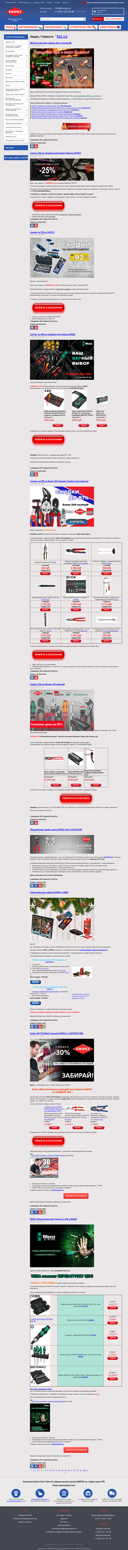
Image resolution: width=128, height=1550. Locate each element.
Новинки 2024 (10, 42)
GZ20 (116, 599)
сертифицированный (13, 1501)
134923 (49, 989)
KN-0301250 (82, 631)
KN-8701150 (108, 857)
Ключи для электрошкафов (14, 119)
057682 (76, 599)
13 (59, 1470)
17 (71, 1470)
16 (68, 1470)
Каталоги (49, 2)
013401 (109, 563)
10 (50, 1470)
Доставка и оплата (39, 2)
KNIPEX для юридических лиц (25, 1518)
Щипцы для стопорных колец (15, 81)
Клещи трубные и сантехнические (11, 61)
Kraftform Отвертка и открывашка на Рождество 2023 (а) (55, 110)
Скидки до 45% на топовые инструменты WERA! (52, 334)
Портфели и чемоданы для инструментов (14, 104)
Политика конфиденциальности (64, 1528)
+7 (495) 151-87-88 (64, 11)
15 (65, 1470)
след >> (85, 1470)
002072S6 (49, 962)
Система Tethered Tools (13, 127)
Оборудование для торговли (15, 140)
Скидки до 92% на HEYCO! (42, 232)
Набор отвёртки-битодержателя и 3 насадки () (52, 112)
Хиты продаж (10, 51)
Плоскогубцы (10, 66)
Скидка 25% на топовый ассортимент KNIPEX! (13, 46)
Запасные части (11, 137)
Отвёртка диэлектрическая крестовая (45, 991)
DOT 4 (49, 631)
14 (62, 1470)
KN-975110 (99, 1119)
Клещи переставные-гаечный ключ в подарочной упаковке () (56, 114)
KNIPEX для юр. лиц (25, 2)
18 (74, 1470)
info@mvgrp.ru (63, 8)
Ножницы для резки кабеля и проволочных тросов (15, 90)
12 (56, 1470)
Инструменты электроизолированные (13, 99)
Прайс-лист (98, 19)
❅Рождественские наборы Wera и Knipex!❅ (51, 43)
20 (80, 1470)
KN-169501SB (49, 1119)
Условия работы (64, 1525)
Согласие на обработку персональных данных (64, 1532)
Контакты (57, 2)
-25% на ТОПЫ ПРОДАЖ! (114, 19)
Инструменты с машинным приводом (14, 132)
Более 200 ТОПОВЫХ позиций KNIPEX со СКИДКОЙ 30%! (56, 1033)
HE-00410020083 (112, 631)
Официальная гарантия (39, 1499)
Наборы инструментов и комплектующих (14, 109)
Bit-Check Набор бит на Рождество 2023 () (51, 106)
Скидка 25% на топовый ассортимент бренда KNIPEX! (55, 153)
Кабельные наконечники (14, 123)
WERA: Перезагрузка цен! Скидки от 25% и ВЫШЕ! (53, 1219)
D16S (54, 562)
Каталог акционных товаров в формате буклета (49, 1155)
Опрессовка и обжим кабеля (15, 94)
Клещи (8, 85)
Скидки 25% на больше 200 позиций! (47, 684)
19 (77, 1470)
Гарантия (65, 2)
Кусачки (8, 73)
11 (53, 1470)
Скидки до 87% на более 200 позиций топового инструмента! (59, 481)
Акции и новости (24, 1522)
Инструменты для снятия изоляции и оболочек (14, 56)
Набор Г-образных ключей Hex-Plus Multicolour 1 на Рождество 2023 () (60, 108)
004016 (85, 1377)
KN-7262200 (83, 563)
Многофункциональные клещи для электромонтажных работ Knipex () (59, 118)
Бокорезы (9, 70)
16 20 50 (62, 970)
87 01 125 (45, 968)
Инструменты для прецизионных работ (12, 115)
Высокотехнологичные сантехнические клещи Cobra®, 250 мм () (57, 116)
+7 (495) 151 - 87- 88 (103, 1532)
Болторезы (9, 77)
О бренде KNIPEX (10, 2)
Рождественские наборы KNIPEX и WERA (49, 892)
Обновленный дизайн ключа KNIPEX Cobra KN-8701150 (56, 829)
